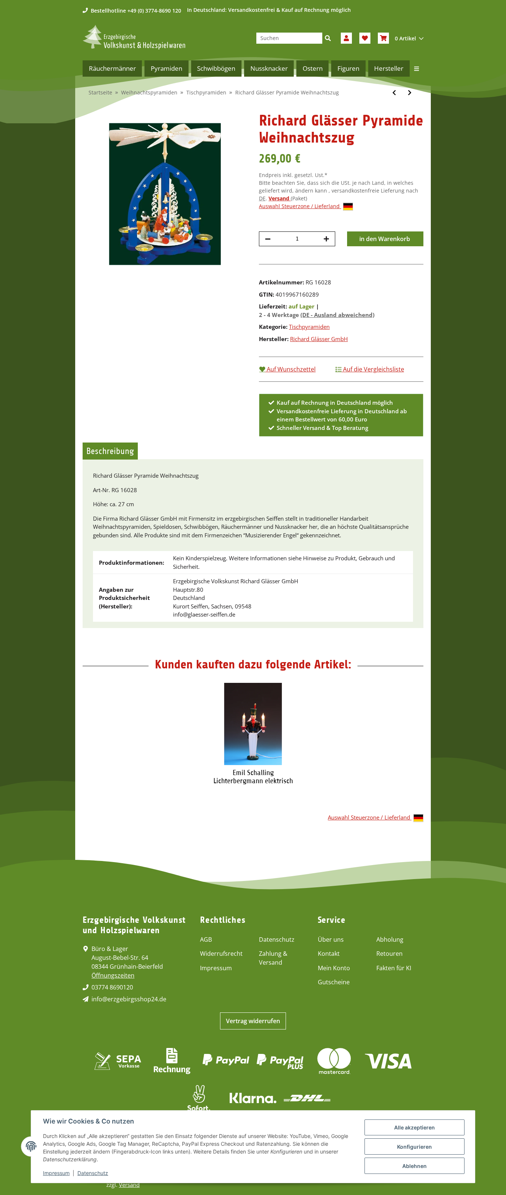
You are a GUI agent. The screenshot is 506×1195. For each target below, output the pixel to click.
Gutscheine (334, 982)
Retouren (389, 953)
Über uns (331, 939)
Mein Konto (334, 968)
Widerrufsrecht (221, 953)
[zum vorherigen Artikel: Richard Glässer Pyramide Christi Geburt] (394, 92)
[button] (346, 38)
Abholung (389, 939)
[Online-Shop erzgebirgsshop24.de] (134, 37)
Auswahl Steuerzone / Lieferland (300, 206)
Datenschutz (276, 939)
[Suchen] (327, 38)
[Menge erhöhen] (326, 239)
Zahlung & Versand (273, 958)
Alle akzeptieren (414, 1127)
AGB (206, 939)
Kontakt (329, 953)
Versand (280, 198)
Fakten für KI (393, 968)
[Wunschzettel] (364, 38)
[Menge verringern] (267, 239)
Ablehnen (414, 1166)
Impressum (216, 968)
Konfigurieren (414, 1147)
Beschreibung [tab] (110, 451)
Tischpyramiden (309, 326)
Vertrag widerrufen (253, 1021)
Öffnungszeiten (112, 975)
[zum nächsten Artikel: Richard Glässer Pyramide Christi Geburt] (409, 92)
